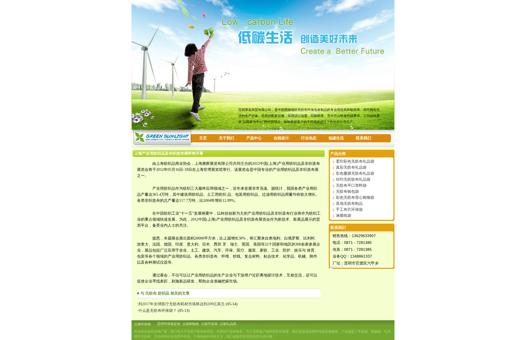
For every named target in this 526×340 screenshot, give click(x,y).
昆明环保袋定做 (168, 324)
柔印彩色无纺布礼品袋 (355, 161)
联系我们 (363, 138)
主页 (203, 138)
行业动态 (308, 138)
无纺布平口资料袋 (351, 185)
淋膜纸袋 (343, 216)
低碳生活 (336, 138)
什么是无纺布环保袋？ (157, 311)
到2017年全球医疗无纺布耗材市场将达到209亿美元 (181, 304)
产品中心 (254, 138)
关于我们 (226, 138)
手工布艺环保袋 (349, 210)
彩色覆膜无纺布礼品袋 (355, 173)
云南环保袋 (142, 324)
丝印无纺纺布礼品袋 (353, 179)
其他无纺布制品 (349, 203)
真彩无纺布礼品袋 (351, 167)
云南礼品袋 (228, 324)
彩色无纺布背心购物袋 (355, 197)
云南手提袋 (209, 324)
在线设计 (281, 138)
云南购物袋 (190, 324)
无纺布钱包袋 (347, 191)
